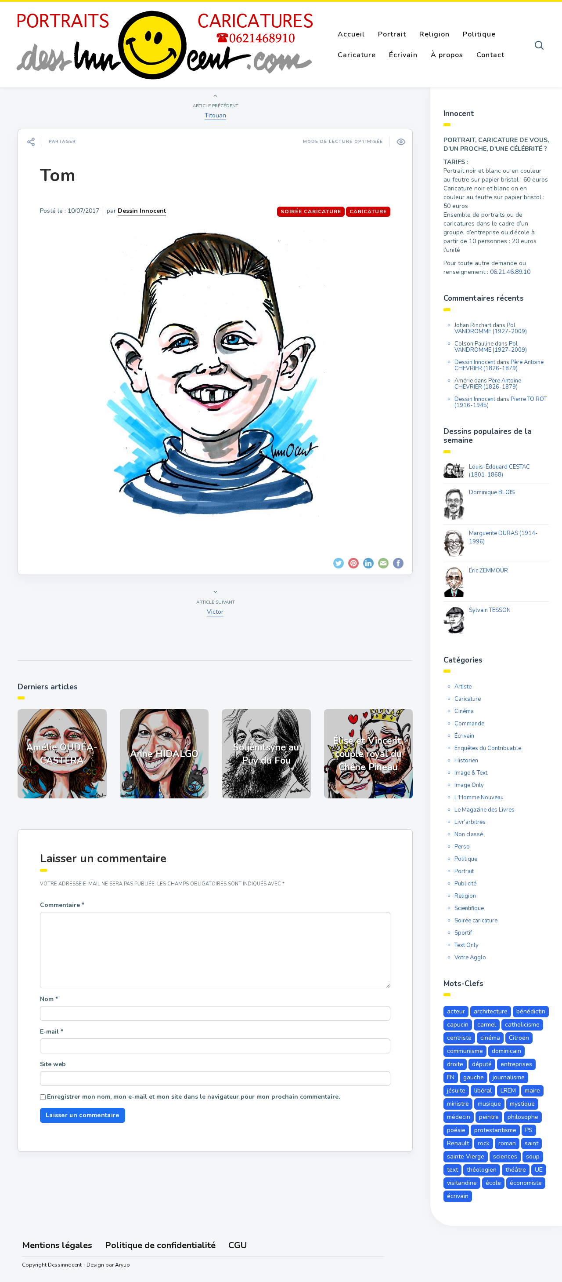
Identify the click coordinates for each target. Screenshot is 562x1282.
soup (533, 1156)
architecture (491, 1011)
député (482, 1064)
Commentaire (62, 905)
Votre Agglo (470, 958)
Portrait (392, 34)
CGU (237, 1245)
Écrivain (403, 55)
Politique (479, 34)
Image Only (469, 785)
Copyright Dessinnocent (52, 1264)
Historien (466, 761)
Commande (469, 724)
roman (507, 1143)
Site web (53, 1064)
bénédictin (530, 1011)
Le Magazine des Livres (484, 810)
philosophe (523, 1117)
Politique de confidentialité (160, 1245)
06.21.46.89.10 (510, 272)
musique (489, 1104)
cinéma (490, 1038)
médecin (458, 1117)
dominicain (506, 1051)
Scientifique (469, 908)
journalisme (509, 1077)
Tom (58, 175)
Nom (49, 999)
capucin (457, 1024)
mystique (522, 1104)
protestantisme (495, 1130)
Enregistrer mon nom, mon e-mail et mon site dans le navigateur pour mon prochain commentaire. (193, 1097)
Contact (490, 55)
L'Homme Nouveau (479, 797)
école (493, 1183)
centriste (459, 1038)
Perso (462, 847)
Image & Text (470, 773)
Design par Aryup (108, 1264)
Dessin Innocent (142, 211)
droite (455, 1064)
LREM (508, 1090)
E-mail (51, 1031)
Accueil (351, 34)
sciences (505, 1156)
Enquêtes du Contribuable (487, 748)
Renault (458, 1143)
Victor (215, 612)
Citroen (519, 1038)
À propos (447, 55)
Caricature (357, 55)
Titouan (215, 115)
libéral (483, 1090)
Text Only (466, 945)
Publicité (465, 884)
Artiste (463, 687)
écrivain (457, 1196)
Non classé (468, 834)
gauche (473, 1077)
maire (532, 1090)
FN (450, 1077)
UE (539, 1169)
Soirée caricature (311, 211)
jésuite (456, 1090)
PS (529, 1130)
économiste (526, 1183)
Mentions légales (57, 1245)
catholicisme (522, 1024)
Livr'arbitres (470, 822)
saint (531, 1143)
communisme (465, 1051)
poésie (456, 1130)
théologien (482, 1169)
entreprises (516, 1064)
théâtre (515, 1169)
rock (484, 1143)
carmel (486, 1024)
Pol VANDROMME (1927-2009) (490, 328)
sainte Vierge (465, 1156)
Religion (434, 34)
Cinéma (464, 711)
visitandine (462, 1183)
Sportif (463, 933)
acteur (456, 1011)
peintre (489, 1117)
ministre (458, 1104)
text (452, 1169)
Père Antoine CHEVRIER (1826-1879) (499, 365)
